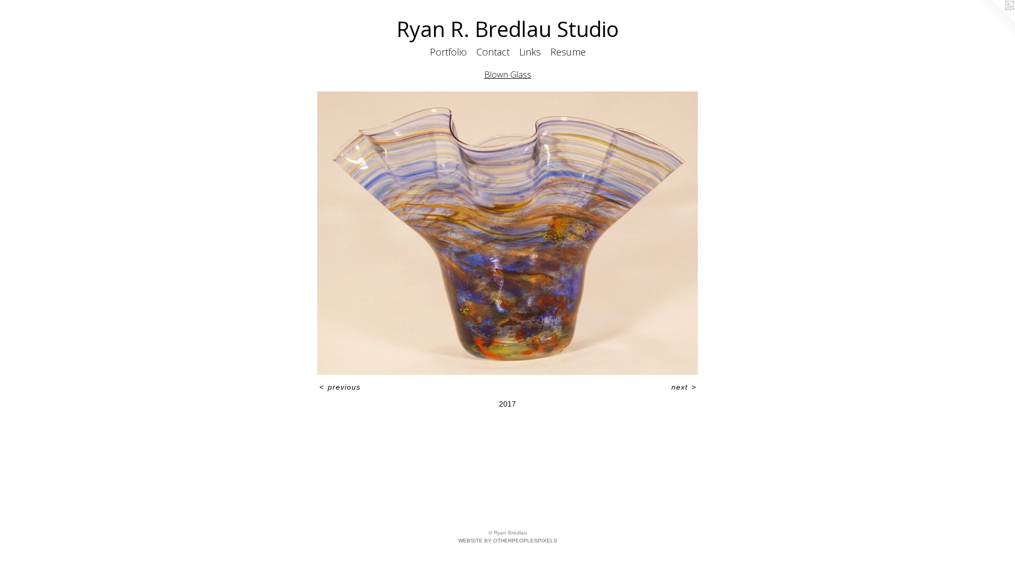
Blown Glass (507, 74)
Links (530, 51)
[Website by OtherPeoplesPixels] (994, 21)
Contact (493, 51)
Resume (568, 51)
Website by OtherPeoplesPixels (507, 541)
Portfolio (448, 51)
